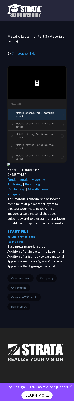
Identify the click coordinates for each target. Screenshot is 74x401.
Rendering (32, 184)
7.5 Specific (15, 194)
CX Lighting (46, 278)
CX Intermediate (20, 278)
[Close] (70, 386)
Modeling (38, 179)
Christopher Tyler (24, 53)
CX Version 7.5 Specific (24, 297)
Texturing (14, 184)
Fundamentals (17, 179)
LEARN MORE (37, 395)
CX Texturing (18, 287)
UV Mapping (16, 189)
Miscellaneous (38, 189)
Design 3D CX (19, 306)
